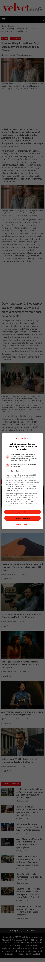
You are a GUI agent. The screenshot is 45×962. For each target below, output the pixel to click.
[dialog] (22, 481)
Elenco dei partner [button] (12, 490)
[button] (22, 471)
